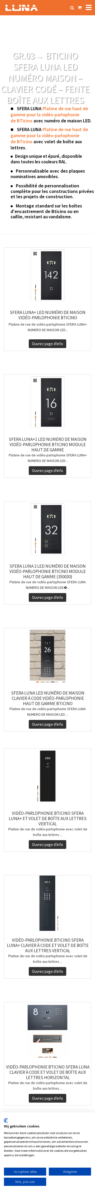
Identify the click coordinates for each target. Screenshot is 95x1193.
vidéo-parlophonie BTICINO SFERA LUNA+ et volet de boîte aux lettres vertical (48, 818)
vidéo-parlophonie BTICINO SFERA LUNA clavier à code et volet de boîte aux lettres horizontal (47, 1072)
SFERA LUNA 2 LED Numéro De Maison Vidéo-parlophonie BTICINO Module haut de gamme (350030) (48, 571)
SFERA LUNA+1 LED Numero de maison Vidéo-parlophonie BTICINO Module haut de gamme (48, 444)
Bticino (58, 211)
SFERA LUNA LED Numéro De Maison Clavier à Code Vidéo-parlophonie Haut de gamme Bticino (47, 698)
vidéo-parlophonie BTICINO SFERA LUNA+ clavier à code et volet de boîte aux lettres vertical (48, 945)
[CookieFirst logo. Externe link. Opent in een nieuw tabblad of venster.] (6, 1120)
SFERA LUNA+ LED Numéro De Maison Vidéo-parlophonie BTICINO (48, 315)
